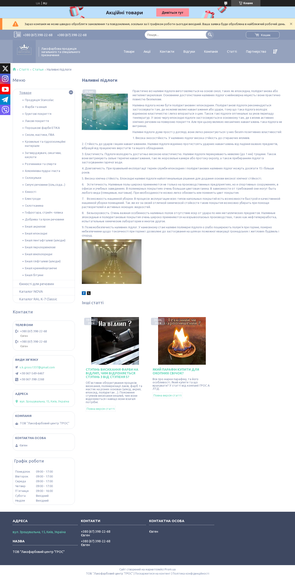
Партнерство (256, 51)
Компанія (211, 51)
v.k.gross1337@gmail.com (37, 367)
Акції (147, 51)
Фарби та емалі (36, 106)
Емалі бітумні (34, 275)
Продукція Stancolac (39, 99)
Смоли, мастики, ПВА (39, 134)
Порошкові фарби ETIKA (42, 127)
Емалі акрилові (35, 226)
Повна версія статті (101, 408)
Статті (232, 51)
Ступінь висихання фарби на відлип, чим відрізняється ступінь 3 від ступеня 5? (112, 373)
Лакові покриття (37, 120)
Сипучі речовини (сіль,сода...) (45, 184)
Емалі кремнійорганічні (41, 268)
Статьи (38, 69)
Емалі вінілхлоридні (38, 254)
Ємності (30, 191)
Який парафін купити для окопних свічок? (176, 371)
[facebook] (84, 293)
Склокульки (33, 177)
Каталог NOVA (31, 291)
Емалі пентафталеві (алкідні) (45, 240)
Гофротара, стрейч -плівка (44, 212)
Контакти (167, 51)
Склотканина (34, 205)
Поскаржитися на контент (153, 573)
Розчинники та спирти (40, 163)
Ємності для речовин (36, 284)
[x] (89, 293)
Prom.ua (170, 569)
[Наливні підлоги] (105, 112)
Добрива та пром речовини (44, 219)
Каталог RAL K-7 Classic (38, 299)
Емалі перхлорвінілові (40, 247)
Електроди (33, 198)
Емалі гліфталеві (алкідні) (43, 261)
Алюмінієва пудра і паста (42, 170)
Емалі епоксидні (36, 233)
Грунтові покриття (38, 113)
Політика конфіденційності (191, 573)
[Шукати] (210, 35)
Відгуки (189, 51)
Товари (129, 51)
